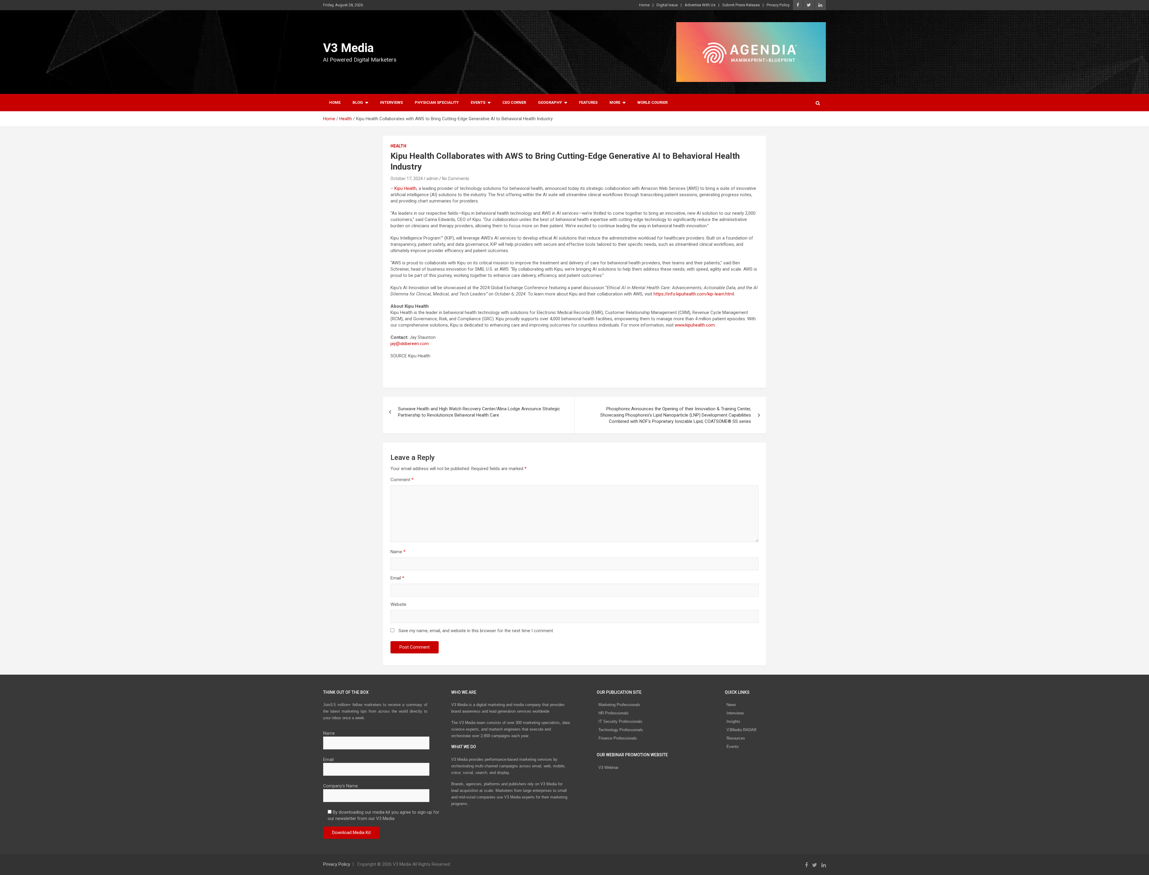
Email (397, 578)
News (731, 704)
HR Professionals (613, 713)
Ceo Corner (514, 102)
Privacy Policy (778, 5)
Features (588, 102)
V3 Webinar (608, 767)
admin (432, 178)
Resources (736, 738)
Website (398, 604)
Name (397, 551)
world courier (652, 102)
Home (644, 5)
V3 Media (348, 48)
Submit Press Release (741, 5)
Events (478, 102)
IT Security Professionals (620, 721)
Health (398, 146)
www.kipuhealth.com (695, 325)
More (615, 102)
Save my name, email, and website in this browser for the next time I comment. (476, 630)
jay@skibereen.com (409, 343)
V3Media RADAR (741, 730)
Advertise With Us (700, 5)
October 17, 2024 (406, 178)
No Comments (455, 178)
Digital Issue (667, 5)
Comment (402, 479)
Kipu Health (405, 188)
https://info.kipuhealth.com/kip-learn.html (693, 294)
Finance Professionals (617, 738)
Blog (357, 102)
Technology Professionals (620, 730)
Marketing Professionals (619, 704)
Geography (550, 102)
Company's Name (340, 786)
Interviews (391, 102)
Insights (733, 721)
